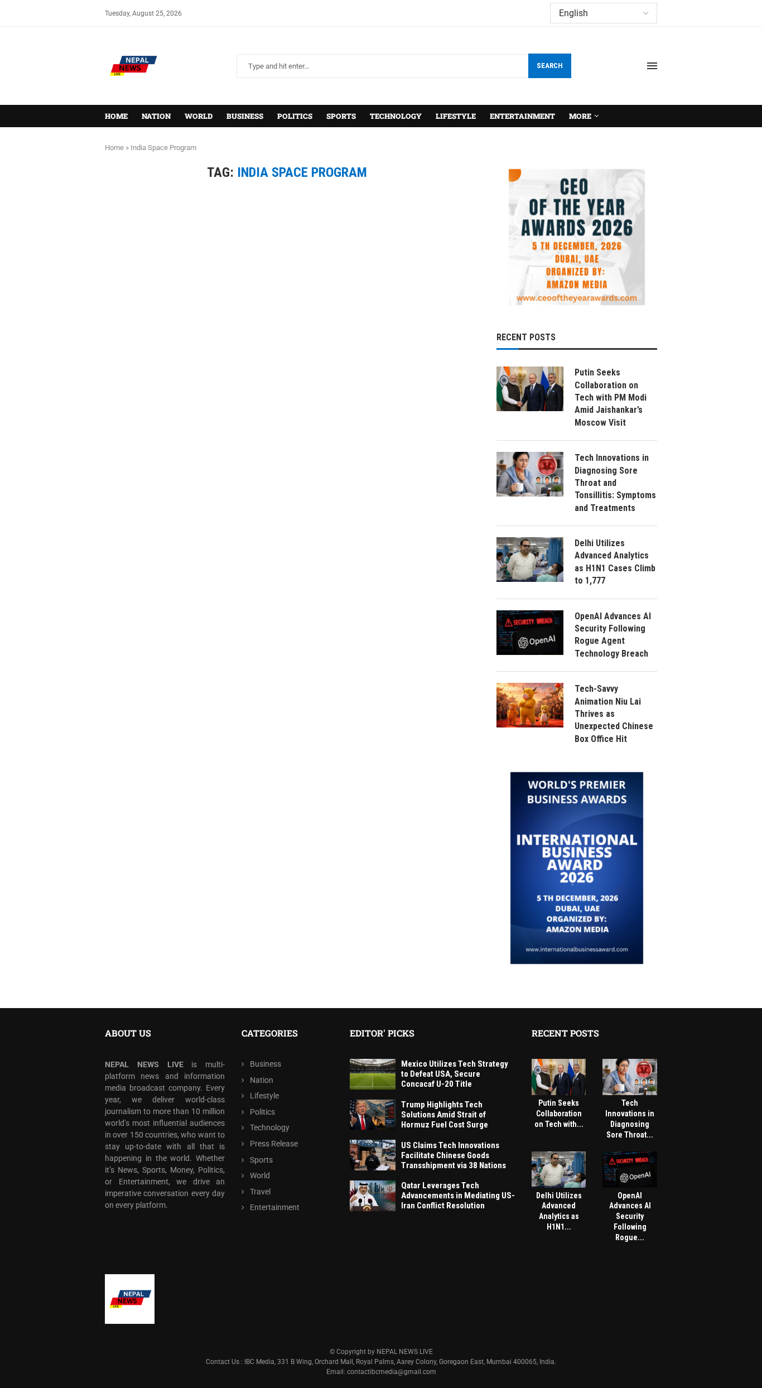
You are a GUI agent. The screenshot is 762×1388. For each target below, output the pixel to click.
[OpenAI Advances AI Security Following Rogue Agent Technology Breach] (529, 632)
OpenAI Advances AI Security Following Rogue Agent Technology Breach (613, 635)
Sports (341, 116)
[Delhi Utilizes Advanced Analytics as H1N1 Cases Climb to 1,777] (529, 559)
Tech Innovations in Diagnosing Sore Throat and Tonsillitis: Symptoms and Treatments (615, 482)
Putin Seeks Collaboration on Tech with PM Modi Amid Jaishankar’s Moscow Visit (611, 397)
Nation (156, 116)
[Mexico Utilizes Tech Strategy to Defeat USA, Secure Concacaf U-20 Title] (373, 1074)
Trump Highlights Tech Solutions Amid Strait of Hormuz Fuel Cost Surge (444, 1115)
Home (116, 116)
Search (550, 65)
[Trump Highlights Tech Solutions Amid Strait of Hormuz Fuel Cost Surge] (373, 1115)
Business (244, 116)
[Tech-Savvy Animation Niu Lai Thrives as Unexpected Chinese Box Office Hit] (529, 705)
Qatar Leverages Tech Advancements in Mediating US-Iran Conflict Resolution (458, 1195)
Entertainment (522, 116)
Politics (294, 116)
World (199, 116)
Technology (396, 116)
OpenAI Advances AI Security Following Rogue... (630, 1216)
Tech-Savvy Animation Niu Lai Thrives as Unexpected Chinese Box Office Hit (614, 713)
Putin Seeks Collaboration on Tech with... (558, 1113)
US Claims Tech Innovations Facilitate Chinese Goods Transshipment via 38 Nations (453, 1155)
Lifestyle (456, 116)
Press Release (274, 1143)
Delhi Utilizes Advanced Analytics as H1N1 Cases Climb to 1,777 (615, 562)
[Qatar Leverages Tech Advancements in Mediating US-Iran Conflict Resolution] (373, 1195)
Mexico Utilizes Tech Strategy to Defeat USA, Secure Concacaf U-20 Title (454, 1074)
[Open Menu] (652, 66)
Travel (260, 1191)
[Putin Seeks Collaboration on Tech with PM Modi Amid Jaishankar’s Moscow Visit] (529, 389)
